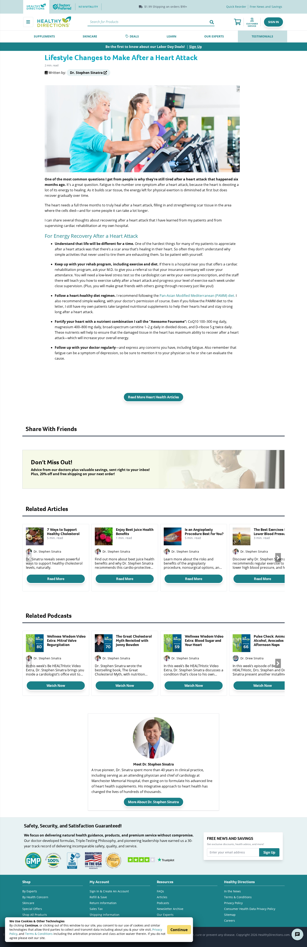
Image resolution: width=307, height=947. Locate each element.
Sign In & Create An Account (109, 891)
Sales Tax (96, 909)
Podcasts (163, 903)
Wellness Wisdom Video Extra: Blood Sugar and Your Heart (204, 640)
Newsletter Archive (170, 909)
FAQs (160, 891)
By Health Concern (35, 897)
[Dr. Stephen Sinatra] (29, 658)
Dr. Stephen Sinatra (47, 551)
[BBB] (73, 860)
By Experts (29, 891)
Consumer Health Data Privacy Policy (249, 909)
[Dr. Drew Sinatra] (236, 658)
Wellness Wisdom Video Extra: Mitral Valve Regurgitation (66, 640)
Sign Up (269, 852)
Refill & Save (98, 897)
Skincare (28, 903)
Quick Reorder (236, 7)
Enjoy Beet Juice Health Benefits (135, 532)
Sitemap (230, 915)
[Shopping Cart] (237, 22)
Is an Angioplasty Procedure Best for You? (204, 532)
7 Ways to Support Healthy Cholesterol (63, 532)
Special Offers (32, 909)
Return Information (103, 903)
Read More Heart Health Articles (153, 397)
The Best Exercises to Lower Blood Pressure (271, 532)
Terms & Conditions (39, 934)
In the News (232, 891)
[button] (273, 22)
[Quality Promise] (113, 860)
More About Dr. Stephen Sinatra (153, 802)
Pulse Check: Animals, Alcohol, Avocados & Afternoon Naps (271, 640)
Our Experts (165, 915)
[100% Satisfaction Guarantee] (53, 860)
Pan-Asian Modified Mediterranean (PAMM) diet (197, 295)
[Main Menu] (28, 22)
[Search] (211, 22)
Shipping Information (104, 915)
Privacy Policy (233, 903)
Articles (162, 897)
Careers (229, 921)
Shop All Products (34, 915)
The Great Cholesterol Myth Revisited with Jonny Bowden (134, 640)
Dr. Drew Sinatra (252, 658)
